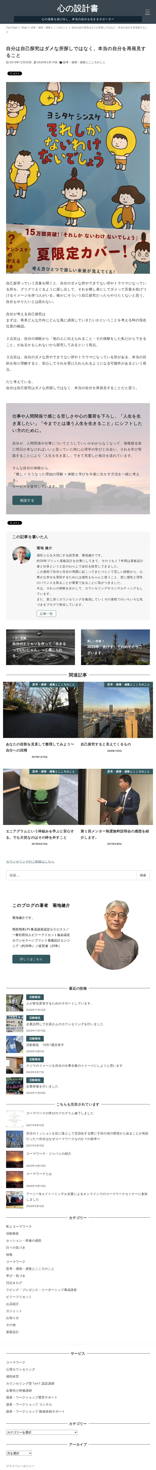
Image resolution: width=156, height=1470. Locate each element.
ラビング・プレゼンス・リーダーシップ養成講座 (41, 1290)
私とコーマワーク (19, 1226)
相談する (27, 500)
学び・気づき (15, 1276)
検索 (143, 875)
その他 (11, 1325)
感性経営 (12, 1376)
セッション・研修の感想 (23, 1240)
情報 (9, 1254)
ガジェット (14, 1311)
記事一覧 (46, 614)
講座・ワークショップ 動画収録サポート (35, 1411)
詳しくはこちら (31, 959)
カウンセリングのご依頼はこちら (30, 861)
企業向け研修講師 (19, 1390)
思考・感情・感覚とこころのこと (84, 62)
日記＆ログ (14, 1283)
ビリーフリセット (19, 1297)
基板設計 (12, 1332)
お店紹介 (12, 1304)
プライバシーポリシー (20, 1466)
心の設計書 (78, 7)
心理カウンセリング (20, 1369)
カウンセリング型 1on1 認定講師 (30, 1383)
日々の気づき (15, 1247)
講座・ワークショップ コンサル (29, 1404)
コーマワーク (15, 1261)
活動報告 (12, 1233)
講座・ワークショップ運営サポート (31, 1397)
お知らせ (12, 1318)
